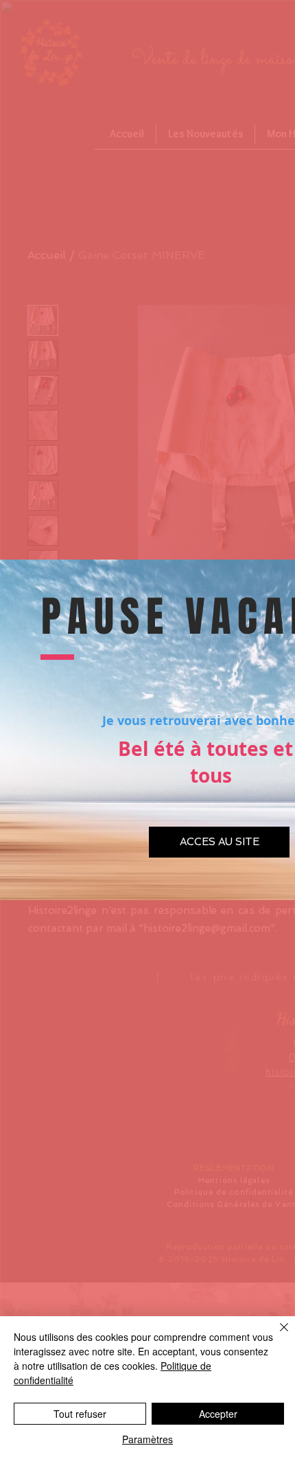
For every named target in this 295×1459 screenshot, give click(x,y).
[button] (219, 842)
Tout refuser (80, 1414)
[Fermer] (275, 1335)
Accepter (218, 1414)
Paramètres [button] (147, 1439)
